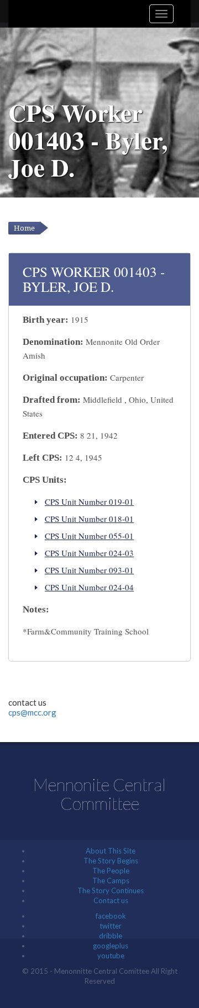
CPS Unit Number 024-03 (89, 552)
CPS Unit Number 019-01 (89, 501)
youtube (110, 955)
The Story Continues (110, 890)
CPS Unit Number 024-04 (89, 587)
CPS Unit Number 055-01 (89, 535)
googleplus (110, 945)
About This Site (110, 850)
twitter (111, 925)
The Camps (110, 880)
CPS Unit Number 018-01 (89, 518)
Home (24, 228)
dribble (110, 935)
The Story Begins (110, 860)
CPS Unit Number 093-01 (89, 569)
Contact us (110, 900)
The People (110, 870)
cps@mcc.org (32, 712)
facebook (111, 915)
